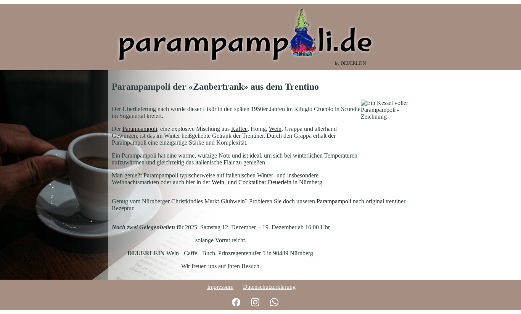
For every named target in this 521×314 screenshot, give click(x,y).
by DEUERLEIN (350, 63)
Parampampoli (139, 129)
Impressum (220, 286)
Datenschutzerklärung (269, 286)
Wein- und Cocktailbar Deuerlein (251, 182)
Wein (275, 129)
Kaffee (239, 129)
